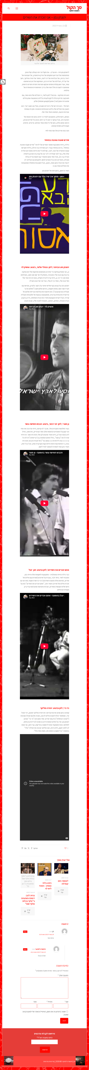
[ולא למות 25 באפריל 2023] (2, 1060)
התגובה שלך (63, 975)
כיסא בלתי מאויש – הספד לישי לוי (45, 885)
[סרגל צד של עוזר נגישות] (3, 82)
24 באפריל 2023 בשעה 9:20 (46, 934)
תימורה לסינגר (40, 949)
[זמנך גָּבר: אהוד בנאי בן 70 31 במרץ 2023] (87, 1060)
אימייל (49, 1001)
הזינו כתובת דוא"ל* (44, 1037)
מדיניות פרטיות (48, 1061)
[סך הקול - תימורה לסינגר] (74, 8)
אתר (35, 1001)
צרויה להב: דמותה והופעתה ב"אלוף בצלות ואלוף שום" (28, 899)
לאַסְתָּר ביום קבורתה (63, 882)
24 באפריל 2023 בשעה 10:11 (38, 952)
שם (66, 1001)
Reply (25, 932)
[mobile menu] (17, 8)
